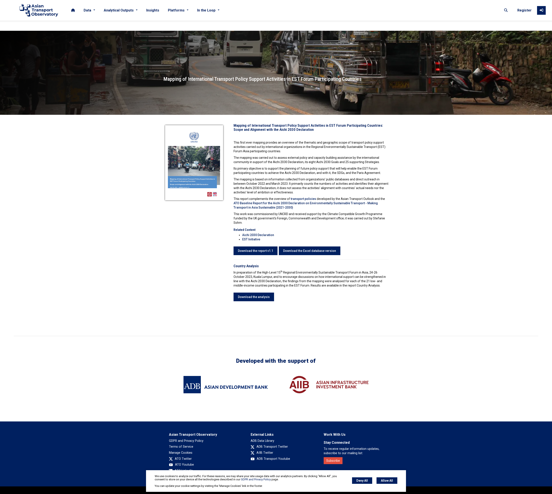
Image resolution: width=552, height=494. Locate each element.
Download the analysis (254, 297)
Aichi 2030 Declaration (258, 235)
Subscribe (333, 460)
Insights (152, 10)
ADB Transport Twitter (272, 447)
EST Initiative (251, 239)
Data (87, 10)
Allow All (387, 480)
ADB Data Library (262, 441)
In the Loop (206, 10)
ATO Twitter (183, 459)
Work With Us (335, 434)
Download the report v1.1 (255, 251)
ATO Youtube (184, 464)
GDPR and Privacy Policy (186, 441)
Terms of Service (181, 447)
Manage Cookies (180, 453)
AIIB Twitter (265, 453)
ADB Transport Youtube (273, 459)
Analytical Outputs (119, 10)
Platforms (176, 10)
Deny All (362, 480)
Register (524, 10)
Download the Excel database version (309, 251)
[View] (194, 162)
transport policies (303, 199)
